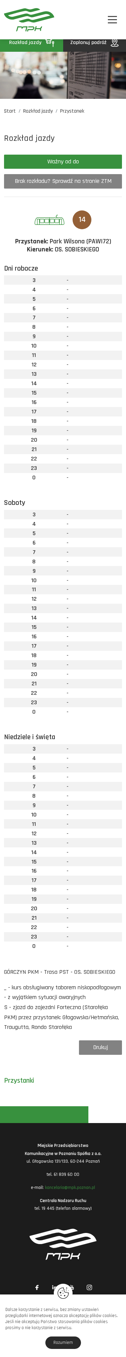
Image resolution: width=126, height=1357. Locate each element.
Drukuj (100, 1047)
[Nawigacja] (112, 20)
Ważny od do (63, 161)
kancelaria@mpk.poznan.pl (70, 1188)
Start (10, 111)
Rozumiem (63, 1342)
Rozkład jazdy (26, 42)
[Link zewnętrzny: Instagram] (89, 1287)
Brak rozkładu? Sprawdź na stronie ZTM (63, 181)
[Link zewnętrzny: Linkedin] (54, 1287)
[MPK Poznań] (13, 19)
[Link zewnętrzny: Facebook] (37, 1287)
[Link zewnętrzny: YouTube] (72, 1287)
